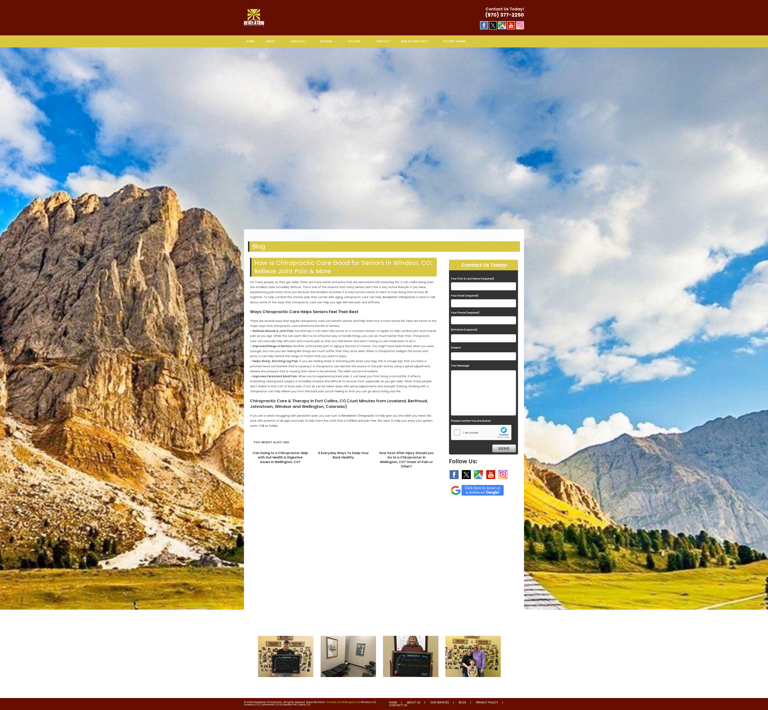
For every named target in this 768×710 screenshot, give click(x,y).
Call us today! (268, 426)
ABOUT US (413, 702)
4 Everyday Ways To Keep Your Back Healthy (343, 455)
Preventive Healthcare (411, 685)
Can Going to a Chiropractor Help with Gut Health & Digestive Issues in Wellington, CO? (280, 457)
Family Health (473, 685)
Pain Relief (285, 685)
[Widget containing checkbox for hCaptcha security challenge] (481, 432)
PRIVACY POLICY (487, 702)
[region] (384, 142)
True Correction (348, 685)
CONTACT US (398, 705)
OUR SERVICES (439, 702)
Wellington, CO (351, 702)
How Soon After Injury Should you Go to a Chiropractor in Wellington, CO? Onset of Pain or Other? (406, 460)
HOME (393, 702)
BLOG (462, 702)
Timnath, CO (333, 702)
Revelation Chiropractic (399, 297)
